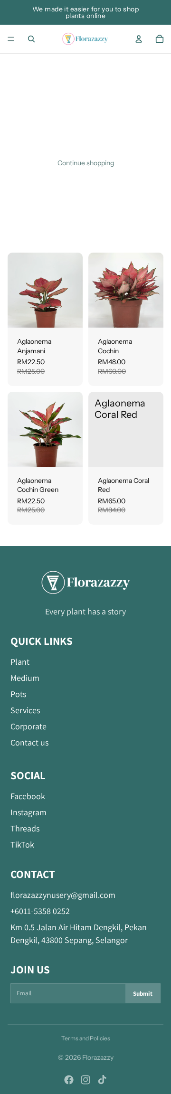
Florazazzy (98, 1057)
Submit (142, 994)
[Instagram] (85, 1079)
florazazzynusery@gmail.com (62, 894)
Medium (24, 677)
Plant (19, 661)
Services (25, 710)
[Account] (138, 38)
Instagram (28, 812)
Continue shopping (85, 163)
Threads (24, 828)
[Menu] (11, 39)
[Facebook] (69, 1079)
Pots (18, 693)
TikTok (22, 844)
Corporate (28, 726)
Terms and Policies (85, 1038)
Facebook (27, 796)
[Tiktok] (102, 1079)
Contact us (29, 742)
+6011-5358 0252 (40, 910)
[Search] (31, 38)
